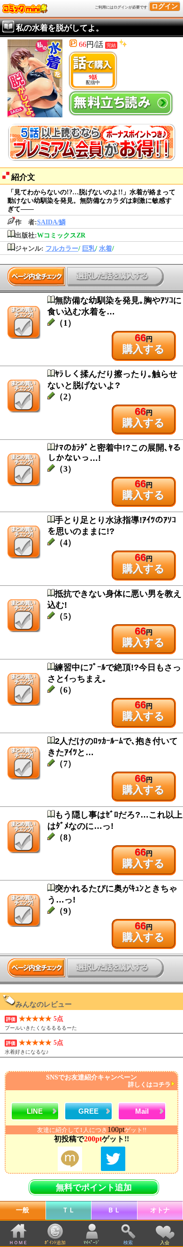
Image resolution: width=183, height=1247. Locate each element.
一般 (22, 1210)
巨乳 (88, 248)
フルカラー (62, 248)
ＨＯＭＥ (18, 1242)
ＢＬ (114, 1210)
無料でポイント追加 (94, 1187)
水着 (105, 248)
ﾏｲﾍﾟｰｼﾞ (92, 1242)
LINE (35, 1111)
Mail (142, 1111)
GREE (88, 1111)
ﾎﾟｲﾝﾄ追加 (55, 1242)
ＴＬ (68, 1210)
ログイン (165, 6)
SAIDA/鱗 (51, 222)
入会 (164, 1242)
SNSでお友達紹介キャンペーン (108, 1081)
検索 (128, 1242)
